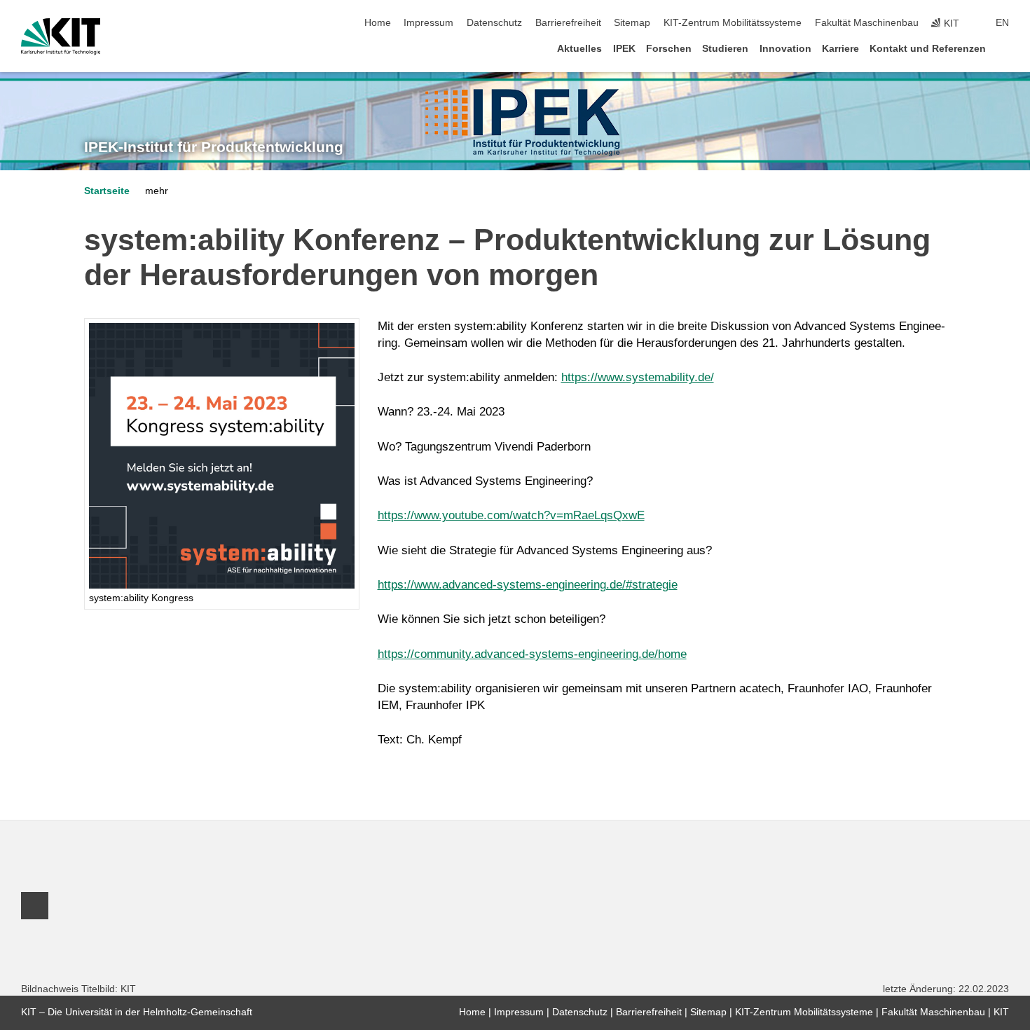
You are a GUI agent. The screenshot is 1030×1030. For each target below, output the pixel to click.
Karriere (840, 48)
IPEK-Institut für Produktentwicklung (213, 147)
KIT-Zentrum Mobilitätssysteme (733, 23)
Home (377, 23)
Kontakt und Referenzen (928, 48)
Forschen (669, 48)
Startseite (107, 191)
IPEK (624, 48)
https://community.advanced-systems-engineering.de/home (532, 654)
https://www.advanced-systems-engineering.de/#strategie (528, 584)
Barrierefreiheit (568, 23)
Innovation (785, 48)
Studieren (725, 48)
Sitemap (632, 23)
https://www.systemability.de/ (637, 377)
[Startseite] (1005, 48)
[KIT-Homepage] (60, 36)
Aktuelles (579, 48)
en (1002, 23)
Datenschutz (494, 23)
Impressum (428, 23)
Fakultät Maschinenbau (867, 23)
